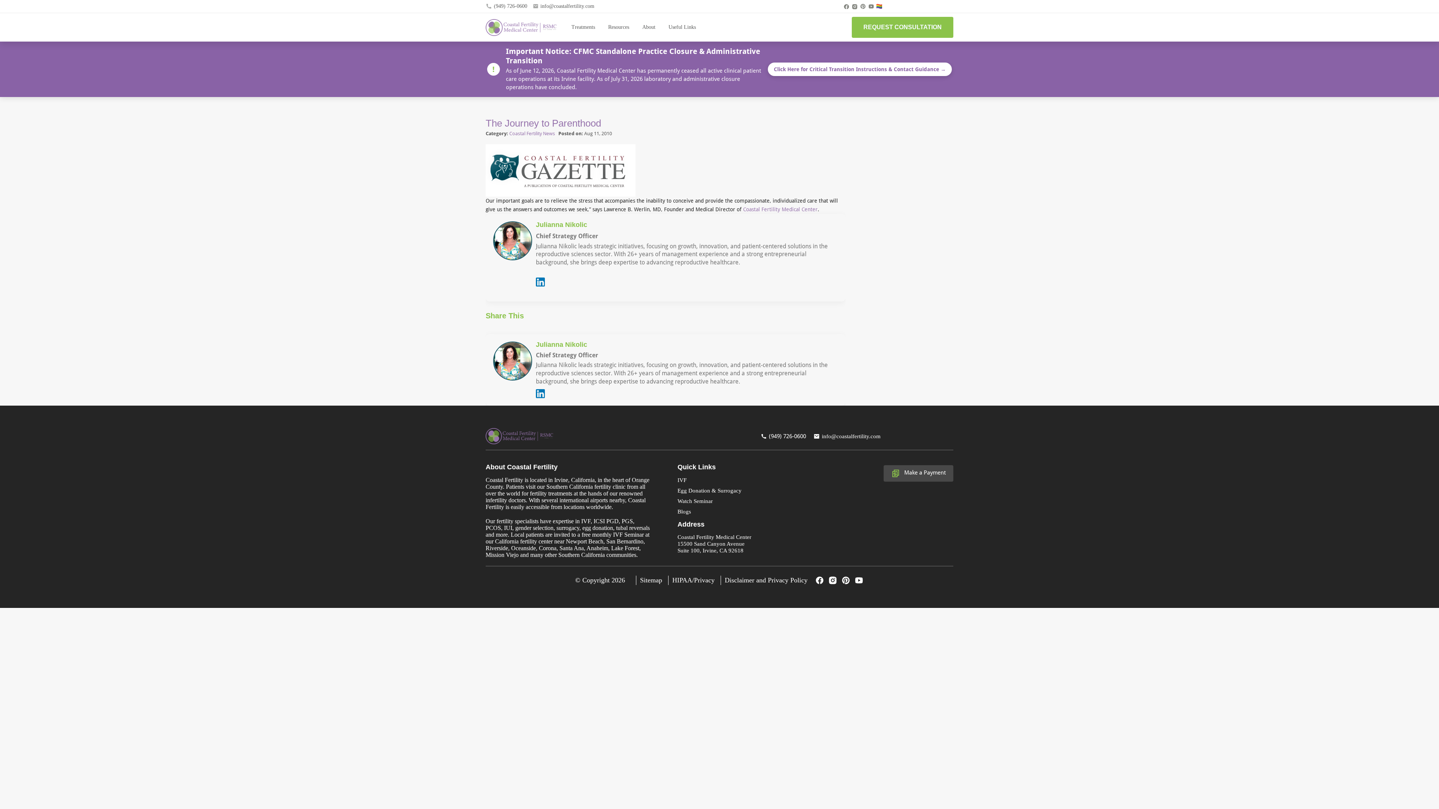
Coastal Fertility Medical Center (780, 209)
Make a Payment (925, 472)
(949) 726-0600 (510, 6)
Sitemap (651, 580)
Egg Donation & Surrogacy (710, 491)
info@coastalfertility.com (567, 6)
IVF (682, 480)
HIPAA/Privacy (693, 580)
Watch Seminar (695, 501)
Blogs (684, 512)
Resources (618, 27)
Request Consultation (902, 27)
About (648, 27)
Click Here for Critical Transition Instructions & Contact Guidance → (860, 69)
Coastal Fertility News (532, 133)
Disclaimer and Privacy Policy (766, 580)
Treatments (583, 27)
